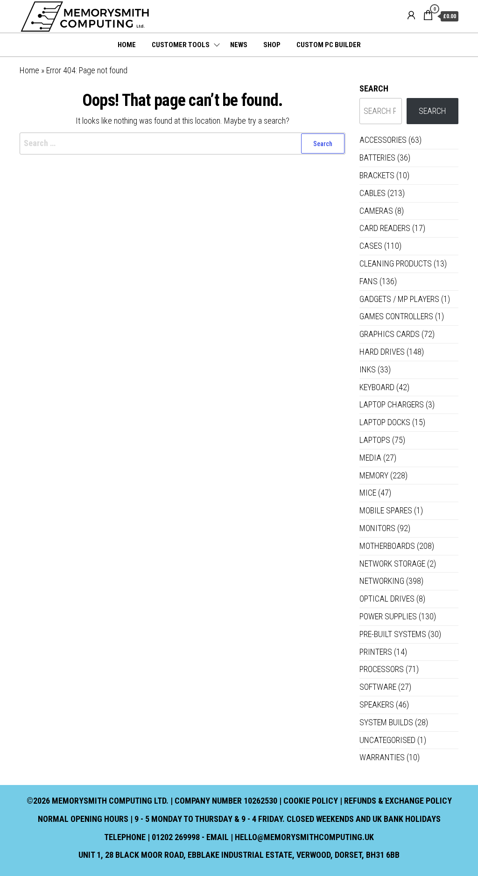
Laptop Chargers (391, 404)
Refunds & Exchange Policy (398, 801)
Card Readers (384, 228)
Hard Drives (382, 352)
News (238, 45)
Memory (373, 475)
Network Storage (392, 563)
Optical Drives (387, 598)
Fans (368, 281)
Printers (375, 652)
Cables (372, 193)
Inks (367, 369)
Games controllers (396, 316)
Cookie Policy (310, 801)
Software (377, 687)
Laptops (374, 440)
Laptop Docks (384, 422)
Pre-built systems (392, 634)
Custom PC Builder (328, 45)
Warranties (382, 757)
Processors (381, 669)
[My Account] (411, 15)
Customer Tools (181, 45)
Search (373, 88)
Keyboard (376, 387)
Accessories (383, 140)
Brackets (376, 175)
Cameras (376, 211)
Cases (370, 246)
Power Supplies (388, 616)
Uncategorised (387, 740)
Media (370, 458)
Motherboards (387, 546)
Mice (367, 493)
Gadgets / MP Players (399, 299)
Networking (381, 581)
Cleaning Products (395, 263)
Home (127, 45)
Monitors (377, 528)
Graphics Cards (389, 334)
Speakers (376, 704)
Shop (272, 45)
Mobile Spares (385, 510)
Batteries (377, 157)
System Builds (386, 722)
